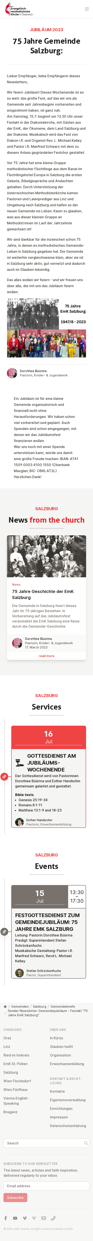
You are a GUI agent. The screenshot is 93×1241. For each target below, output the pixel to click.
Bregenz (10, 1112)
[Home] (5, 1006)
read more (47, 656)
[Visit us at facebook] (5, 1218)
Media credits (64, 1228)
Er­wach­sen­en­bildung (67, 1064)
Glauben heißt (61, 1046)
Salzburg (39, 1006)
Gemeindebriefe (63, 1006)
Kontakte (57, 1091)
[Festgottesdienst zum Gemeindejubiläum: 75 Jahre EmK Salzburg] (4, 931)
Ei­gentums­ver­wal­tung (68, 1100)
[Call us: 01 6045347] (53, 1218)
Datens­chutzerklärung (68, 1126)
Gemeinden (20, 1006)
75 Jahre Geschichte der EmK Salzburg (43, 594)
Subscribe (15, 1197)
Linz (6, 1046)
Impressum (59, 1117)
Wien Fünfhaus (15, 1089)
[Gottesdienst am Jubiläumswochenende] (4, 776)
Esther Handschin (39, 820)
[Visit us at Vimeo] (24, 1218)
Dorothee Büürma (33, 371)
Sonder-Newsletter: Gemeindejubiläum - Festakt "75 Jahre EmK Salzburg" (48, 1013)
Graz (7, 1038)
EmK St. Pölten (15, 1064)
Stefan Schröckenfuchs (43, 971)
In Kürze (56, 1038)
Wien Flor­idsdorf (17, 1081)
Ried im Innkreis (16, 1055)
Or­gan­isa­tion (60, 1055)
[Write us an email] (44, 1218)
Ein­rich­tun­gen (61, 1108)
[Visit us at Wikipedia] (34, 1218)
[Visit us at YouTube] (15, 1218)
